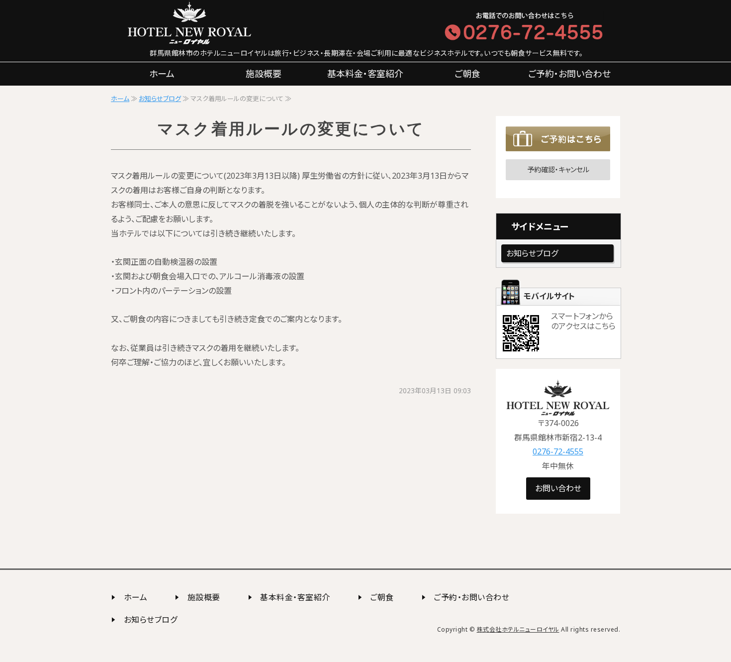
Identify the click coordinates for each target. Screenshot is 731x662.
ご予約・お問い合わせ (569, 74)
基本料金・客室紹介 (365, 74)
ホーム (162, 74)
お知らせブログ (160, 98)
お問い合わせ (558, 488)
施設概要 (263, 74)
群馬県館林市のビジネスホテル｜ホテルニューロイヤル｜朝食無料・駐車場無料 (216, 22)
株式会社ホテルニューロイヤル (518, 629)
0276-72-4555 (558, 451)
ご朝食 (467, 74)
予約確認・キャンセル (558, 169)
